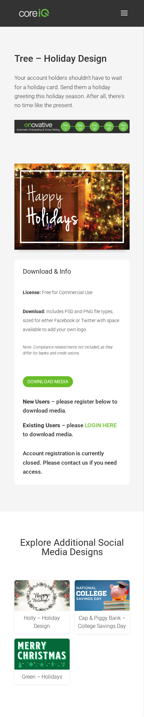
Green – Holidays (42, 677)
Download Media (47, 381)
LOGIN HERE (101, 425)
